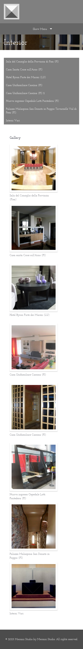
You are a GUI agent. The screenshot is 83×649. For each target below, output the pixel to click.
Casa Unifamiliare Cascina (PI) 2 (25, 93)
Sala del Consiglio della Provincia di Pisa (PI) (32, 61)
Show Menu (40, 29)
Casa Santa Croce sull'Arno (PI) (24, 69)
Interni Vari (13, 120)
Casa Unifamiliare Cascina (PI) (24, 85)
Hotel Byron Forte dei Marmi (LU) (26, 77)
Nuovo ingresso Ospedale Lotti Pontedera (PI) (32, 101)
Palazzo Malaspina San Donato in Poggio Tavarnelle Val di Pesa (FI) (41, 110)
